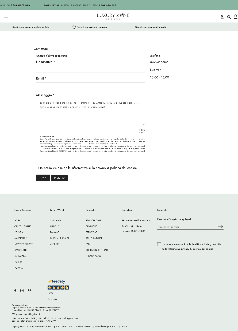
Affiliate (54, 244)
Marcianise (20, 238)
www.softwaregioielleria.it (106, 326)
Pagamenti (91, 226)
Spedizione (91, 232)
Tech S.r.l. (125, 326)
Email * (41, 78)
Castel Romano (22, 226)
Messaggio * (45, 95)
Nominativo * (45, 62)
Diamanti (55, 232)
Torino (18, 262)
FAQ (88, 244)
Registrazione (93, 220)
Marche (54, 226)
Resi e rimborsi (94, 238)
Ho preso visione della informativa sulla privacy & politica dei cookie (88, 168)
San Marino (20, 250)
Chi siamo (55, 220)
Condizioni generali (97, 250)
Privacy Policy (93, 256)
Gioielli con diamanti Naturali (150, 27)
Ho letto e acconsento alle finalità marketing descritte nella (191, 247)
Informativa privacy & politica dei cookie (190, 249)
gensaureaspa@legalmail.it (28, 314)
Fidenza (18, 232)
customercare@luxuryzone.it (137, 220)
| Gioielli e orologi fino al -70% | (79, 5)
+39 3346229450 (132, 226)
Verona (18, 267)
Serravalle (20, 256)
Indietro (59, 177)
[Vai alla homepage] (99, 24)
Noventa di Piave (23, 244)
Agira (17, 220)
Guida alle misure (60, 238)
